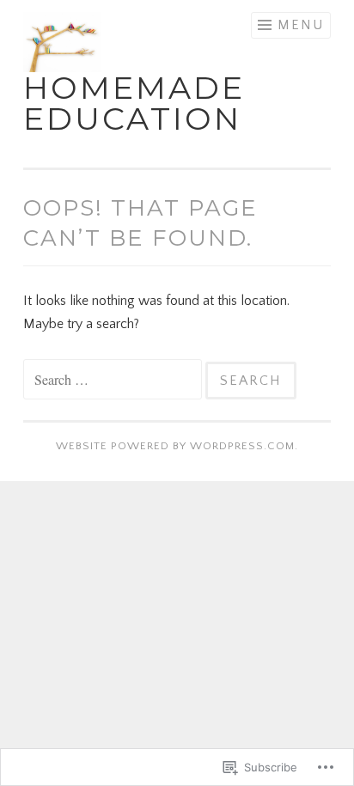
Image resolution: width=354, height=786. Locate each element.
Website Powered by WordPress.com (175, 446)
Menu (301, 25)
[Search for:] (114, 380)
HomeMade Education (134, 103)
